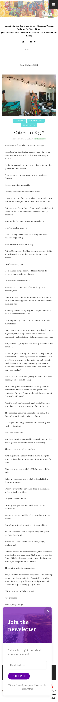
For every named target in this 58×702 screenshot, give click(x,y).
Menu (27, 50)
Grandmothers (29, 125)
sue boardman (40, 139)
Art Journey (19, 121)
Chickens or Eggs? (29, 132)
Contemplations (36, 121)
